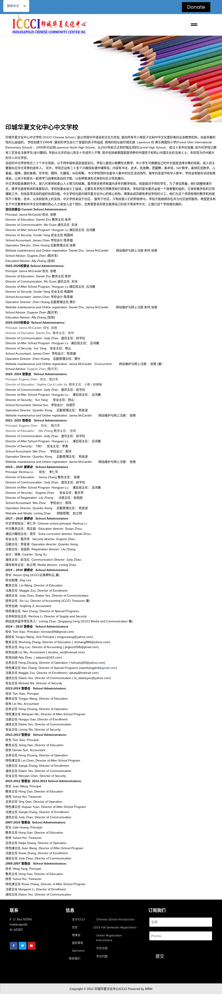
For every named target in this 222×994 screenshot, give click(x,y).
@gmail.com (107, 668)
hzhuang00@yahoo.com (87, 662)
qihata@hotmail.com (83, 672)
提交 (159, 956)
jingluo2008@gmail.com (81, 647)
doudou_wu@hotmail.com (66, 652)
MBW (148, 988)
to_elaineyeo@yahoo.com (92, 678)
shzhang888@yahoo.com (91, 642)
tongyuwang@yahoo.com (74, 637)
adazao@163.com (48, 657)
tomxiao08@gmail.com (57, 631)
